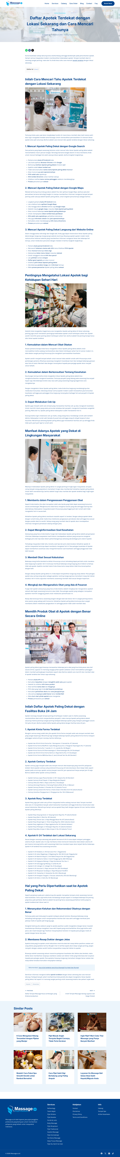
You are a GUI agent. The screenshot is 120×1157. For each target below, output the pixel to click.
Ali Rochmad (47, 34)
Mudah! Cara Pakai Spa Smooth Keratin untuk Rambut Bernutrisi (27, 1075)
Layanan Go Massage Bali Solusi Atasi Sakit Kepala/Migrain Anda (92, 1075)
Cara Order (73, 3)
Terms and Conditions (80, 1117)
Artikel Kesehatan (60, 13)
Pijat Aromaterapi (53, 1135)
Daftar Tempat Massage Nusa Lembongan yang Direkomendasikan (41, 993)
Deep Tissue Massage (54, 1141)
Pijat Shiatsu (51, 1114)
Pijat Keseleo (51, 1117)
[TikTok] (113, 1153)
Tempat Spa (102, 1111)
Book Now (108, 3)
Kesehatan (36, 984)
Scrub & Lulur (52, 1120)
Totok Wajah (51, 1111)
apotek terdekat (78, 60)
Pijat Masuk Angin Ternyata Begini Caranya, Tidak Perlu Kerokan (59, 1038)
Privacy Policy (77, 1114)
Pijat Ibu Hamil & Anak (55, 1144)
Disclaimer (76, 1111)
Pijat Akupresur (52, 1126)
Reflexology (51, 1108)
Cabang (64, 3)
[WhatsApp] (26, 50)
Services (55, 3)
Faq (96, 3)
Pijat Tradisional (52, 1129)
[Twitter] (105, 1153)
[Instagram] (109, 1153)
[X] (32, 50)
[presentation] (28, 1022)
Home (47, 3)
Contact (89, 3)
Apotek (28, 984)
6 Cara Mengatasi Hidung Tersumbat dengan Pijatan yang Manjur (28, 1038)
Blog (82, 3)
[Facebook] (29, 50)
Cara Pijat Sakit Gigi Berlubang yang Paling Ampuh (58, 1075)
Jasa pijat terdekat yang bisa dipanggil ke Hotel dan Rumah (59, 967)
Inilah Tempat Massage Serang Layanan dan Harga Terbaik (80, 993)
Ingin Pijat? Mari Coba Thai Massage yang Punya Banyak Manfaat (92, 1038)
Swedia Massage (53, 1132)
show (36, 69)
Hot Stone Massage (53, 1138)
